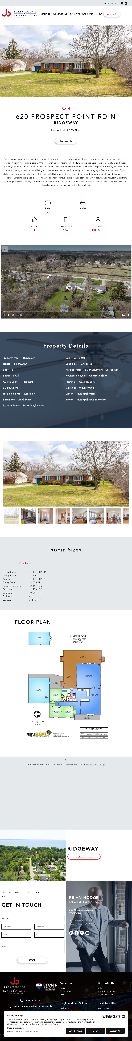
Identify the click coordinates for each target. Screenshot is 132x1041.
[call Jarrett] (21, 1001)
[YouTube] (87, 933)
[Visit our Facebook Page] (122, 3)
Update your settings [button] (95, 764)
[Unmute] (8, 315)
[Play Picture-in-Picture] (123, 315)
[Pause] (4, 315)
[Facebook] (77, 933)
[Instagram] (82, 933)
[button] (45, 14)
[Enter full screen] (127, 315)
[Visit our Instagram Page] (126, 3)
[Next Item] (123, 474)
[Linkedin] (71, 933)
